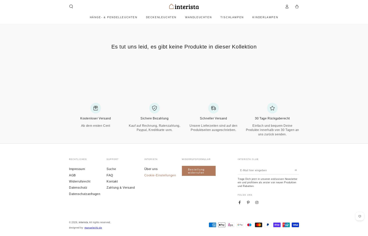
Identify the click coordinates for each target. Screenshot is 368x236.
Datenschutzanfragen (84, 194)
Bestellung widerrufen (196, 171)
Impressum (77, 169)
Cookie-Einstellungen (160, 175)
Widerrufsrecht (79, 181)
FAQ (110, 175)
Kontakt (112, 181)
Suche (111, 169)
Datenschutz (78, 187)
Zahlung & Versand (121, 187)
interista (83, 222)
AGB (72, 175)
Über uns (151, 169)
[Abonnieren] (297, 170)
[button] (71, 6)
